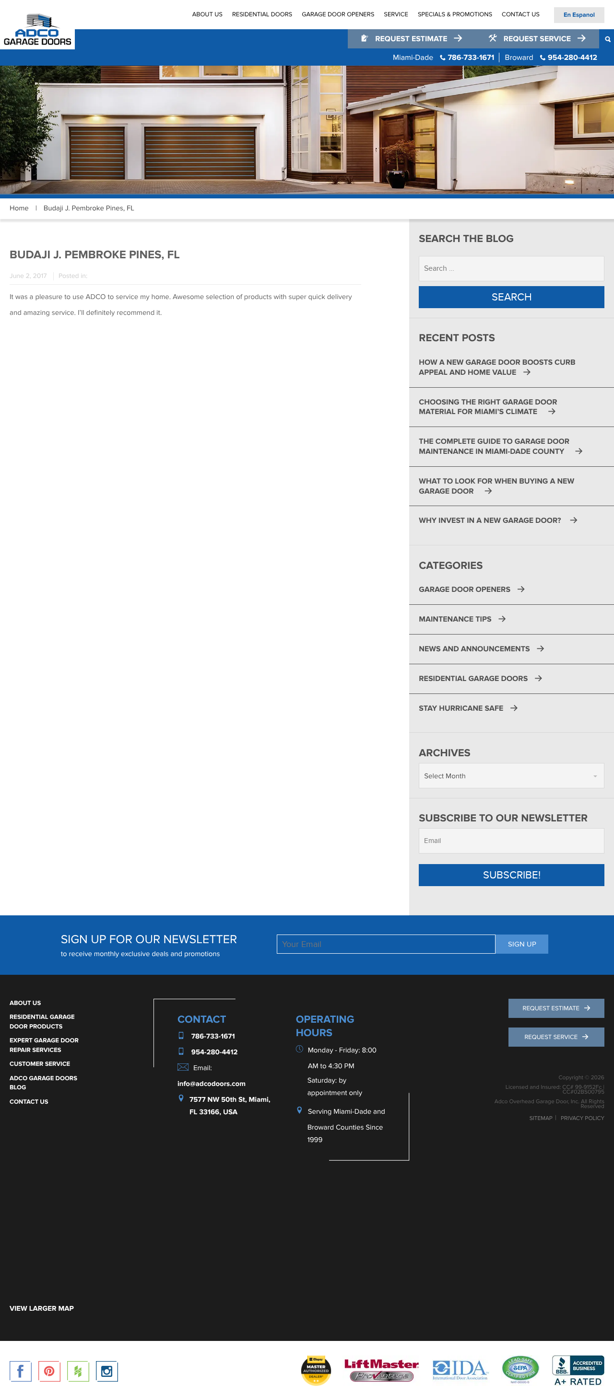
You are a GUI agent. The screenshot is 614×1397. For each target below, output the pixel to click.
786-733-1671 (443, 57)
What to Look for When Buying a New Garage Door (496, 486)
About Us (207, 14)
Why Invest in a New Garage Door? (491, 520)
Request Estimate (411, 39)
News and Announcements (474, 649)
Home (19, 208)
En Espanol (579, 15)
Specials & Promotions (455, 14)
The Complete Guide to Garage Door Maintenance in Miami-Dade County (494, 446)
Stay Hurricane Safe (461, 708)
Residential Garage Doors (473, 678)
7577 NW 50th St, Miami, (230, 1099)
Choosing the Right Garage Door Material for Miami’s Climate (488, 407)
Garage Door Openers (338, 14)
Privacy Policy (582, 1118)
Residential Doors (262, 14)
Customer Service (40, 1064)
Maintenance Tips (455, 619)
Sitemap (541, 1118)
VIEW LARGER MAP (42, 1308)
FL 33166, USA (213, 1112)
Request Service (537, 39)
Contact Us (521, 14)
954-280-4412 (551, 57)
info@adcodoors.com (211, 1083)
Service (396, 14)
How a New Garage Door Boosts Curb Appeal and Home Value (497, 367)
